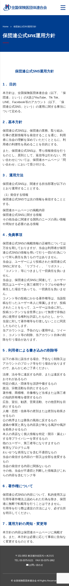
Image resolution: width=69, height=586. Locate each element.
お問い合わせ (35, 565)
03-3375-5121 (26, 560)
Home (5, 26)
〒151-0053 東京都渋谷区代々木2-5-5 (34, 555)
